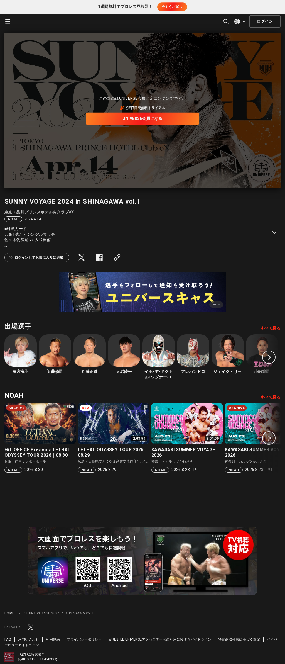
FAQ (7, 639)
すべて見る (271, 328)
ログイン (265, 21)
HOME (9, 613)
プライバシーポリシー (84, 639)
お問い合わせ (28, 639)
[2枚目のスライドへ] (219, 304)
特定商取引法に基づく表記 (239, 639)
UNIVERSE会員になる (142, 118)
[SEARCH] (226, 21)
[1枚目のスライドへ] (214, 304)
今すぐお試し (172, 6)
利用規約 (53, 639)
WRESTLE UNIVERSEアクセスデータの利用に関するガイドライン (160, 639)
